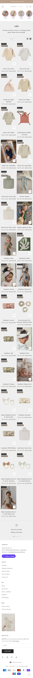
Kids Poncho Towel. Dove (24, 448)
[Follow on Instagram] (7, 657)
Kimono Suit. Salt (24, 68)
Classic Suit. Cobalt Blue (8, 165)
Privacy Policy (5, 606)
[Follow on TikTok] (16, 657)
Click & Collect (6, 574)
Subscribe (7, 651)
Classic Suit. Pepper (24, 99)
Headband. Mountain (24, 415)
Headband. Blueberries (24, 289)
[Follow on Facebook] (3, 657)
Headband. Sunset (8, 289)
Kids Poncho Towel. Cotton (8, 227)
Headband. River (24, 353)
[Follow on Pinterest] (12, 657)
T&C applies (15, 641)
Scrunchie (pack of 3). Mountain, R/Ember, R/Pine (24, 321)
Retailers (4, 594)
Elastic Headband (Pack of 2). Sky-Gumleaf (8, 416)
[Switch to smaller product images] (30, 39)
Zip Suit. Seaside (24, 196)
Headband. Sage (8, 258)
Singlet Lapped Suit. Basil (24, 227)
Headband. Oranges (8, 384)
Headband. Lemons (8, 320)
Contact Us (5, 577)
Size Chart (5, 589)
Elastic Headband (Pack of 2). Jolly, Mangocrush (8, 513)
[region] (16, 528)
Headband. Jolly (8, 353)
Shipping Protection (7, 568)
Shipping (4, 565)
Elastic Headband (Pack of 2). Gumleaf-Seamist (24, 480)
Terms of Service (6, 609)
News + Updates (6, 591)
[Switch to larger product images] (27, 39)
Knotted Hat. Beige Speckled (8, 100)
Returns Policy (6, 571)
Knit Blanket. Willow (24, 258)
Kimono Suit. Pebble (8, 132)
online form (23, 550)
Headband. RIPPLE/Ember (8, 448)
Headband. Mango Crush (24, 384)
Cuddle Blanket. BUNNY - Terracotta (24, 133)
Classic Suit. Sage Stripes (24, 165)
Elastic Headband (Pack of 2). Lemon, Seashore (8, 480)
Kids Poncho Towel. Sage (9, 196)
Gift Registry (5, 597)
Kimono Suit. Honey (8, 68)
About (3, 586)
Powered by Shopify (23, 666)
